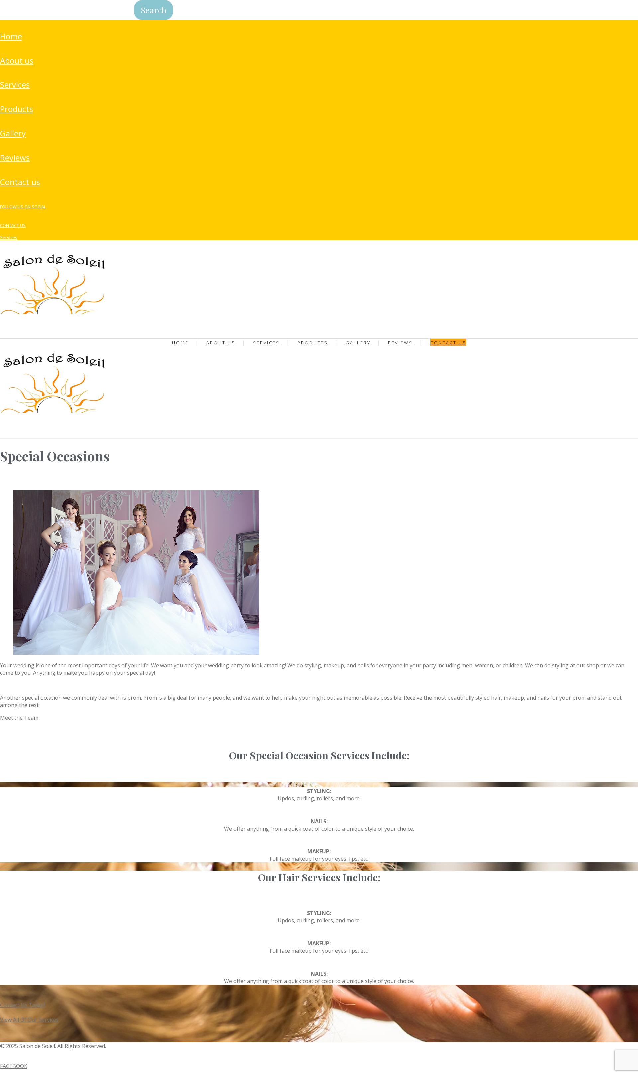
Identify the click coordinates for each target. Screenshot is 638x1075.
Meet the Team (19, 717)
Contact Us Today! (22, 1005)
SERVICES (15, 84)
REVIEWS (15, 157)
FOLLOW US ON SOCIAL (23, 207)
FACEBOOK (13, 1066)
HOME (11, 36)
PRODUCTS (16, 108)
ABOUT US (16, 60)
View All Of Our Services (29, 1019)
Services (8, 237)
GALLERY (13, 133)
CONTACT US (20, 181)
